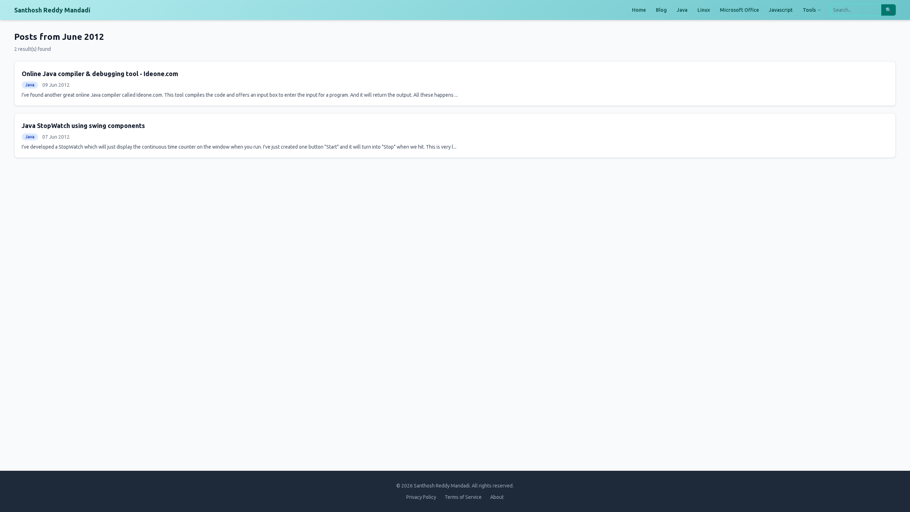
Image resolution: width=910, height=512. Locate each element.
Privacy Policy (421, 497)
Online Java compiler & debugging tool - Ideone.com (100, 73)
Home (639, 10)
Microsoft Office (739, 10)
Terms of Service (463, 497)
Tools (809, 10)
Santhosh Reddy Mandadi (52, 10)
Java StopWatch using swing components (83, 125)
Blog (661, 10)
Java (682, 10)
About (497, 497)
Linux (703, 10)
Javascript (781, 10)
